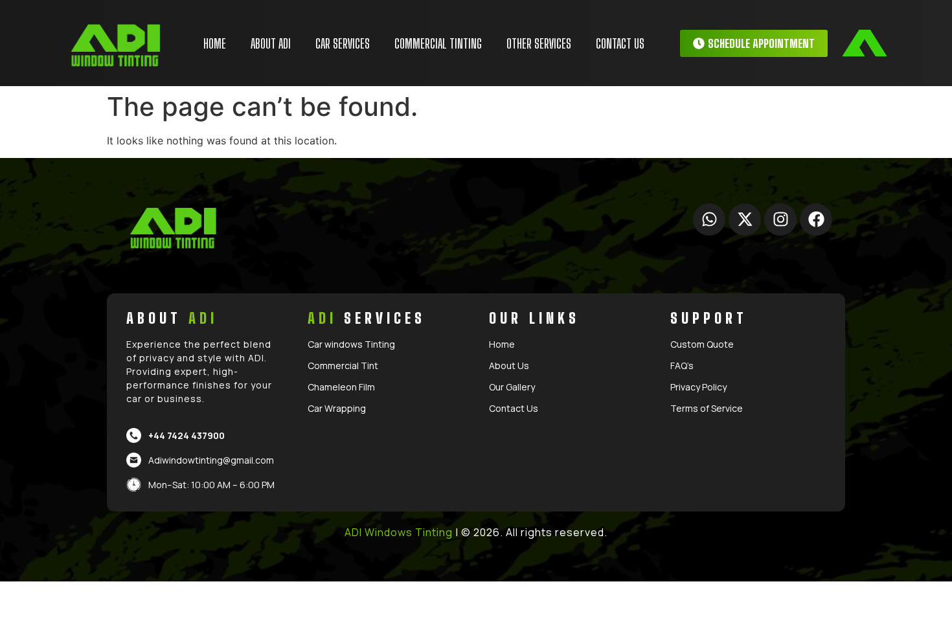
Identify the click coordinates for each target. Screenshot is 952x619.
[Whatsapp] (709, 219)
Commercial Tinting (438, 43)
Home (214, 43)
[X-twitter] (745, 219)
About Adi (271, 43)
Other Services (538, 43)
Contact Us (620, 43)
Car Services (342, 43)
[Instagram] (780, 219)
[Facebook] (816, 219)
